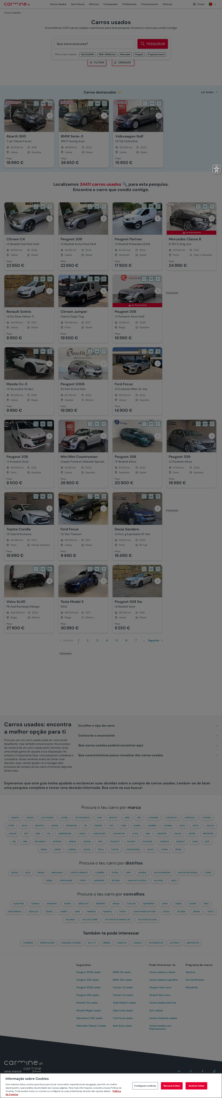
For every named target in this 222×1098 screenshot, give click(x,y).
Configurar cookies (145, 1085)
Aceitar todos (196, 1085)
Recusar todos (172, 1085)
